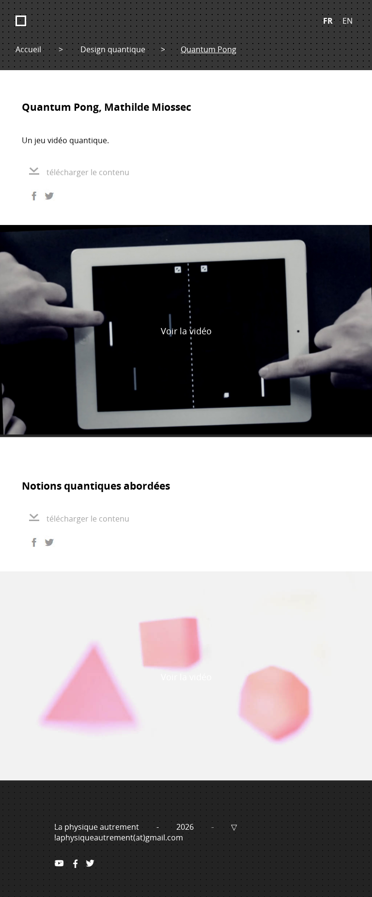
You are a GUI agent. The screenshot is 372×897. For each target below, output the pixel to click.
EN (347, 20)
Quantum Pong (208, 49)
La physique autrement (97, 827)
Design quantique (112, 49)
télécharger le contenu (87, 172)
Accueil (28, 49)
